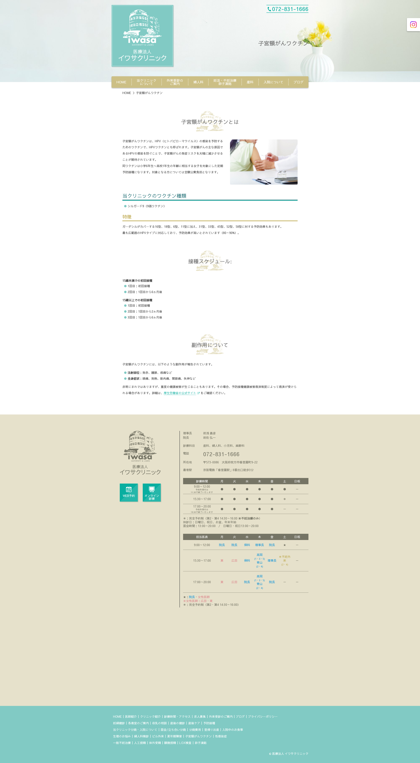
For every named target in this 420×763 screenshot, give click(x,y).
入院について (273, 82)
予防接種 (209, 723)
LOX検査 (185, 743)
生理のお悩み (122, 736)
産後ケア (194, 723)
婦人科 (198, 82)
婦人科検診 (141, 736)
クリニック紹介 (150, 716)
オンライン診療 (151, 497)
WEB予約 (129, 496)
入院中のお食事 (232, 730)
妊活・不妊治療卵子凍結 (224, 82)
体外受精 (155, 743)
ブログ (299, 82)
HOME (121, 82)
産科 (250, 82)
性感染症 (221, 736)
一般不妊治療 (122, 743)
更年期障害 (174, 736)
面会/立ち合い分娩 (173, 730)
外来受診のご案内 (175, 82)
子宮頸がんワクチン (198, 736)
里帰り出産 (211, 730)
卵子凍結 (201, 743)
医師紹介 (131, 716)
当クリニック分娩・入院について (135, 730)
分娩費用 (195, 730)
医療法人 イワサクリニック (290, 754)
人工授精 (140, 743)
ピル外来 (158, 736)
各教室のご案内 (138, 723)
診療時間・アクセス (177, 716)
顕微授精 (170, 743)
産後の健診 (177, 723)
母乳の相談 (159, 723)
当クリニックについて (146, 82)
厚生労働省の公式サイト (180, 393)
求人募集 (200, 716)
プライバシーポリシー (263, 716)
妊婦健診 (119, 723)
